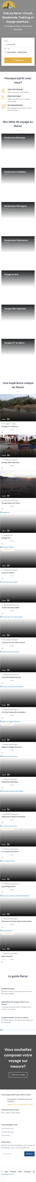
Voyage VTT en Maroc (14, 343)
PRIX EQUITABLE (14, 96)
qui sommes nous (7, 1128)
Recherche (19, 60)
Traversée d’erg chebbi (10, 608)
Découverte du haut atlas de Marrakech (17, 921)
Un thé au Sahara (8, 573)
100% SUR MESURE (15, 89)
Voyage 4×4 (6, 538)
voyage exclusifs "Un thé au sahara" (15, 1017)
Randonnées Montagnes (15, 206)
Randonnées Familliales (15, 172)
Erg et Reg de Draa (9, 886)
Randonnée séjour (8, 989)
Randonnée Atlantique (14, 138)
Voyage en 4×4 (11, 274)
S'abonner (29, 1154)
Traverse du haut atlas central (13, 642)
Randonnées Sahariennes (16, 240)
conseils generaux (7, 1132)
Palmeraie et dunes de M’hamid (13, 817)
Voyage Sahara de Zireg (10, 503)
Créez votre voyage (18, 1075)
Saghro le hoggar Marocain (12, 747)
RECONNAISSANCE (15, 105)
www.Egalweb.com (7, 1174)
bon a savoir (5, 1135)
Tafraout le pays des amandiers (14, 712)
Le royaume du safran (10, 852)
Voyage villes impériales (15, 309)
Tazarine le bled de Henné (11, 677)
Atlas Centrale (7, 956)
